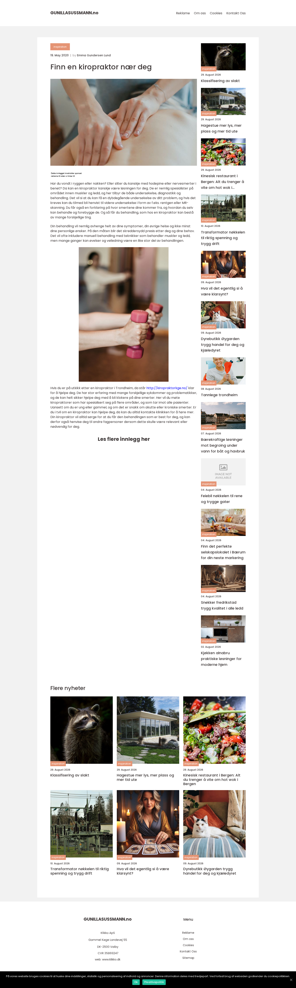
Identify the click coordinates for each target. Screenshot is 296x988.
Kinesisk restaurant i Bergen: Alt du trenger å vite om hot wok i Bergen (222, 181)
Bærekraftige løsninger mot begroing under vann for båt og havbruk (223, 445)
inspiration (60, 46)
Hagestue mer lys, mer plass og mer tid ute (221, 128)
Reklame (183, 13)
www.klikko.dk (111, 959)
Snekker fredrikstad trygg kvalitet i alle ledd (222, 605)
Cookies (216, 13)
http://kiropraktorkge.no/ (166, 388)
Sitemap (188, 958)
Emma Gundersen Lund (94, 55)
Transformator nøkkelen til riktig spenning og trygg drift (223, 238)
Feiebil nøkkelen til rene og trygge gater (221, 498)
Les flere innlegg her (124, 439)
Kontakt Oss (236, 13)
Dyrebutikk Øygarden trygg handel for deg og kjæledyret (222, 344)
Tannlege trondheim (219, 394)
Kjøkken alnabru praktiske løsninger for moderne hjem (221, 658)
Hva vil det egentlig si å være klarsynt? (222, 291)
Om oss (200, 13)
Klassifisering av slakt (220, 80)
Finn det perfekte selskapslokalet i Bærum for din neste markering (223, 552)
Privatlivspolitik (154, 982)
